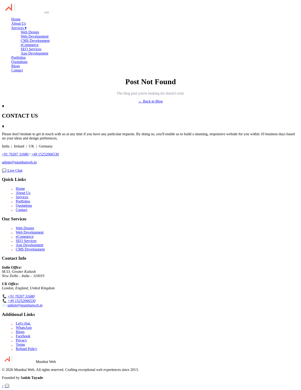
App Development (34, 53)
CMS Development (35, 41)
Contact (17, 70)
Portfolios (18, 58)
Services (19, 28)
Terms (20, 344)
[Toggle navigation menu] (47, 12)
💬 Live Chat (12, 170)
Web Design (30, 32)
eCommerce (30, 45)
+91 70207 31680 (15, 154)
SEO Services (31, 49)
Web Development (34, 36)
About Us (18, 23)
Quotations (19, 62)
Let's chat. (23, 323)
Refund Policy (26, 349)
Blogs (15, 66)
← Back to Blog (150, 101)
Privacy (21, 340)
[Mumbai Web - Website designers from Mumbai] (23, 11)
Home (15, 19)
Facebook (23, 336)
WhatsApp (24, 328)
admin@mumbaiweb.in (19, 162)
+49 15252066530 (45, 154)
